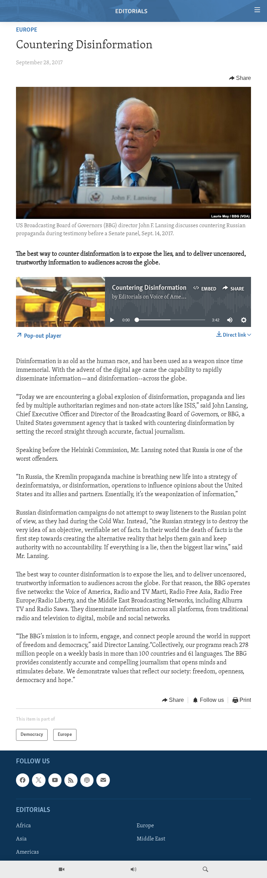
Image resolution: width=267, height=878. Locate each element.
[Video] (61, 869)
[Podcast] (87, 780)
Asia (21, 839)
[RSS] (71, 780)
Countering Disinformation (149, 288)
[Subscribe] (103, 780)
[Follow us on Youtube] (55, 780)
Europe (26, 30)
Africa (23, 826)
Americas (27, 852)
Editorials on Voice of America (155, 297)
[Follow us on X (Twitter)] (38, 780)
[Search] (205, 869)
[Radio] (133, 869)
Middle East (151, 839)
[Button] (240, 78)
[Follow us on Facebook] (22, 780)
